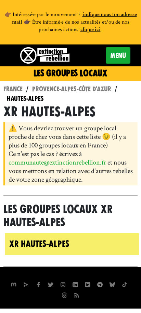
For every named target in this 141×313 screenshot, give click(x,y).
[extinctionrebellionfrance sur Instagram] (63, 283)
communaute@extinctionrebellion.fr (57, 162)
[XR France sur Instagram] (100, 283)
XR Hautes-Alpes (39, 244)
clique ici (90, 30)
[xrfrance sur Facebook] (38, 283)
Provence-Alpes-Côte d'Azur (71, 89)
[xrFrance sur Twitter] (51, 283)
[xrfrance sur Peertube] (26, 283)
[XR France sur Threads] (64, 294)
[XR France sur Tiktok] (124, 283)
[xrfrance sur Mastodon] (14, 283)
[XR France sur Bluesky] (112, 283)
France (13, 89)
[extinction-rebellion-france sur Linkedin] (75, 283)
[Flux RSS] (77, 294)
